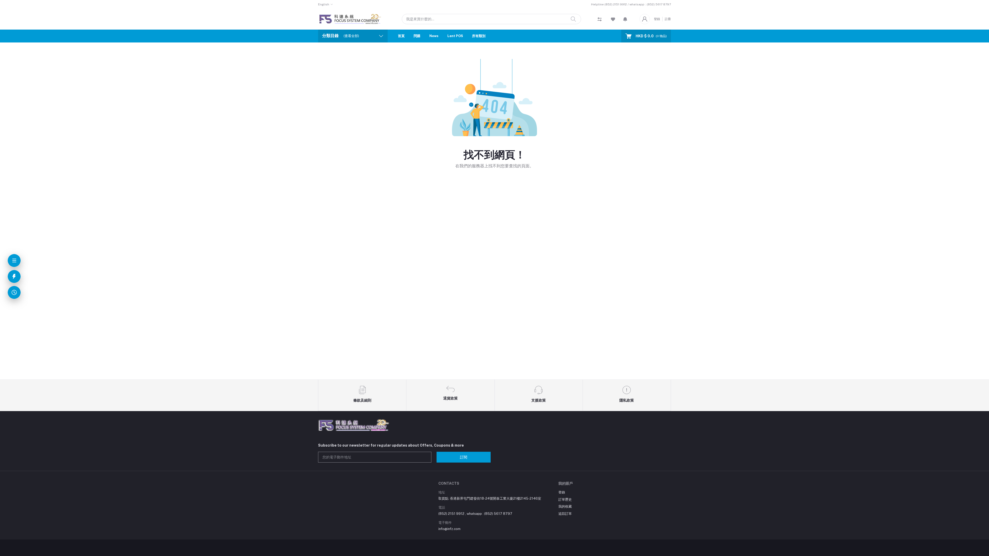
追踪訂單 (565, 514)
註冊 (668, 19)
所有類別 (478, 36)
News (433, 36)
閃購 (417, 36)
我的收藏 (565, 506)
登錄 (657, 19)
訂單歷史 (565, 499)
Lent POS (455, 36)
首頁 (401, 36)
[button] (625, 19)
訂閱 (463, 457)
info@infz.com (449, 529)
